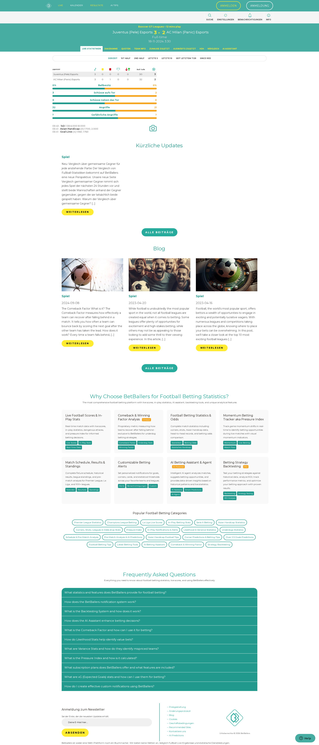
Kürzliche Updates (159, 145)
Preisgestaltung (177, 707)
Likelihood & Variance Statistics (200, 529)
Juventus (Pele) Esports (133, 32)
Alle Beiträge (159, 232)
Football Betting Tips (100, 544)
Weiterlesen (77, 212)
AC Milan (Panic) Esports (188, 32)
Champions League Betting (122, 522)
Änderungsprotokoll (180, 711)
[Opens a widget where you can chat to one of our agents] (305, 738)
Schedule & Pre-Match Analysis (82, 537)
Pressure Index (134, 529)
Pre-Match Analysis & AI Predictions (123, 537)
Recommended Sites (180, 727)
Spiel (66, 157)
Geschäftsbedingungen (181, 723)
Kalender (76, 5)
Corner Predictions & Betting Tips (202, 537)
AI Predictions (176, 735)
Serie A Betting (204, 522)
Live (60, 5)
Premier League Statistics (87, 522)
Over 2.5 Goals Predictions (239, 537)
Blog (159, 248)
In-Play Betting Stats (179, 522)
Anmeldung (259, 5)
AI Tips (114, 5)
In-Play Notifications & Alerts (163, 529)
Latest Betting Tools (127, 544)
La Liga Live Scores (152, 522)
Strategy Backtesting (219, 544)
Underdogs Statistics (232, 529)
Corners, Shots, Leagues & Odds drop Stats (98, 529)
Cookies (173, 719)
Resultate (96, 5)
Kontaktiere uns (177, 731)
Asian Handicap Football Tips (163, 537)
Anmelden (228, 5)
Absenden (75, 732)
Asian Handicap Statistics (231, 522)
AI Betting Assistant (154, 544)
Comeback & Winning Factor (186, 544)
